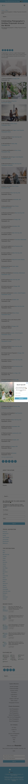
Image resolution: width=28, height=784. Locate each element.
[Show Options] (26, 393)
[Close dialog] (27, 383)
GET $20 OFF (21, 398)
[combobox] (20, 393)
